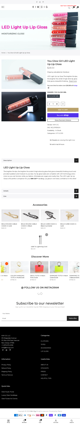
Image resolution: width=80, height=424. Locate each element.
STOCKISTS (45, 368)
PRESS (43, 371)
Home (3, 53)
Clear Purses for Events (9, 398)
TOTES (43, 344)
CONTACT (44, 375)
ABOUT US (44, 365)
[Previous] (4, 270)
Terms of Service (7, 375)
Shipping (50, 72)
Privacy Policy (6, 365)
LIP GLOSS (59, 133)
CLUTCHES (44, 341)
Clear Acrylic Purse (7, 392)
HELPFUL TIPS (46, 378)
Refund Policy (6, 368)
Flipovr (60, 411)
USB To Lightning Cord (39, 247)
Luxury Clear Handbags (9, 395)
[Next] (76, 270)
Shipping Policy (6, 371)
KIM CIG (56, 125)
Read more (73, 81)
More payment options (63, 120)
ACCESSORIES (46, 348)
